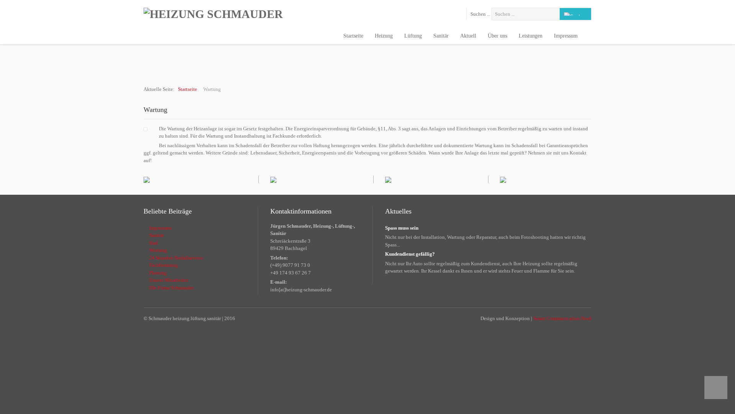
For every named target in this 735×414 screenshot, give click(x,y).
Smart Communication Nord (562, 318)
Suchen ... (480, 14)
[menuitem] (353, 36)
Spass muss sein (401, 228)
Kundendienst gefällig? (410, 254)
